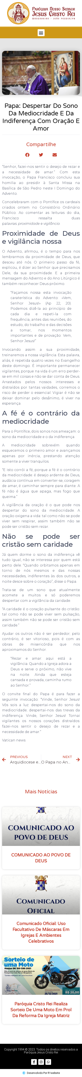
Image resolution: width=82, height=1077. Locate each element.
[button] (41, 32)
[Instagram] (41, 1062)
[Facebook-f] (34, 1062)
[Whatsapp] (48, 1062)
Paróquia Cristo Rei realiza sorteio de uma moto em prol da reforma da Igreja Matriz (41, 1010)
